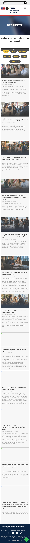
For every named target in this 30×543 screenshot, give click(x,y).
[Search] (25, 3)
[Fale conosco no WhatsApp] (26, 539)
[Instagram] (9, 533)
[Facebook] (13, 533)
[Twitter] (21, 533)
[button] (25, 8)
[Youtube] (17, 533)
